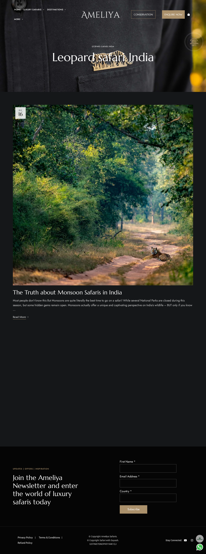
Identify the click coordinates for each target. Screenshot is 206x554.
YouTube (185, 540)
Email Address (130, 476)
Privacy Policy (25, 537)
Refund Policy (25, 542)
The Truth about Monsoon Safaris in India (67, 292)
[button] (143, 14)
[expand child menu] (42, 8)
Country (126, 491)
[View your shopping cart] (188, 14)
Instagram (192, 540)
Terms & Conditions (49, 537)
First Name (128, 462)
